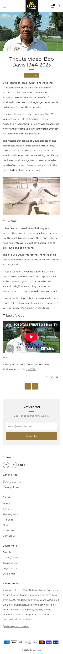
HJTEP (14, 221)
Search (7, 552)
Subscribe (31, 436)
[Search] (58, 6)
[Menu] (4, 6)
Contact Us (9, 536)
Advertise (8, 530)
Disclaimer (9, 573)
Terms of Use (10, 563)
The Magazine (10, 514)
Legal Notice (10, 568)
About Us (8, 509)
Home (6, 503)
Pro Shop (8, 519)
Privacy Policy (11, 557)
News (6, 525)
